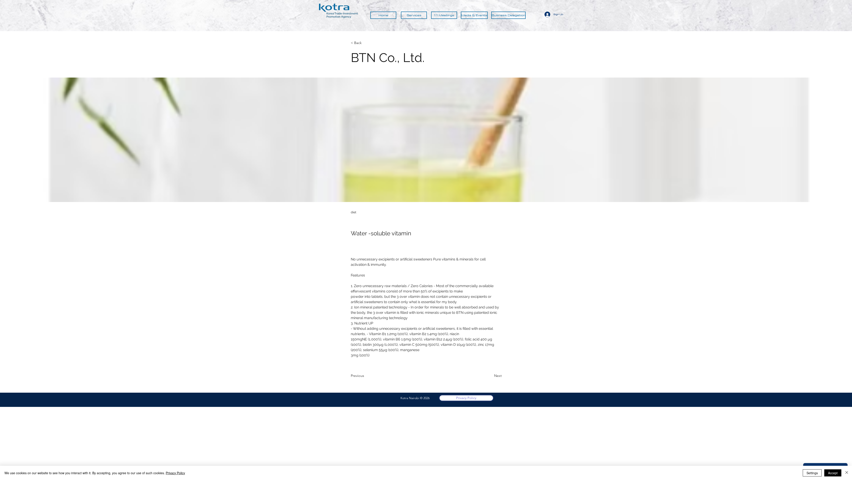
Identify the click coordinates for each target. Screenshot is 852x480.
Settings (812, 473)
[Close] (846, 472)
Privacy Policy (175, 473)
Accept (833, 473)
